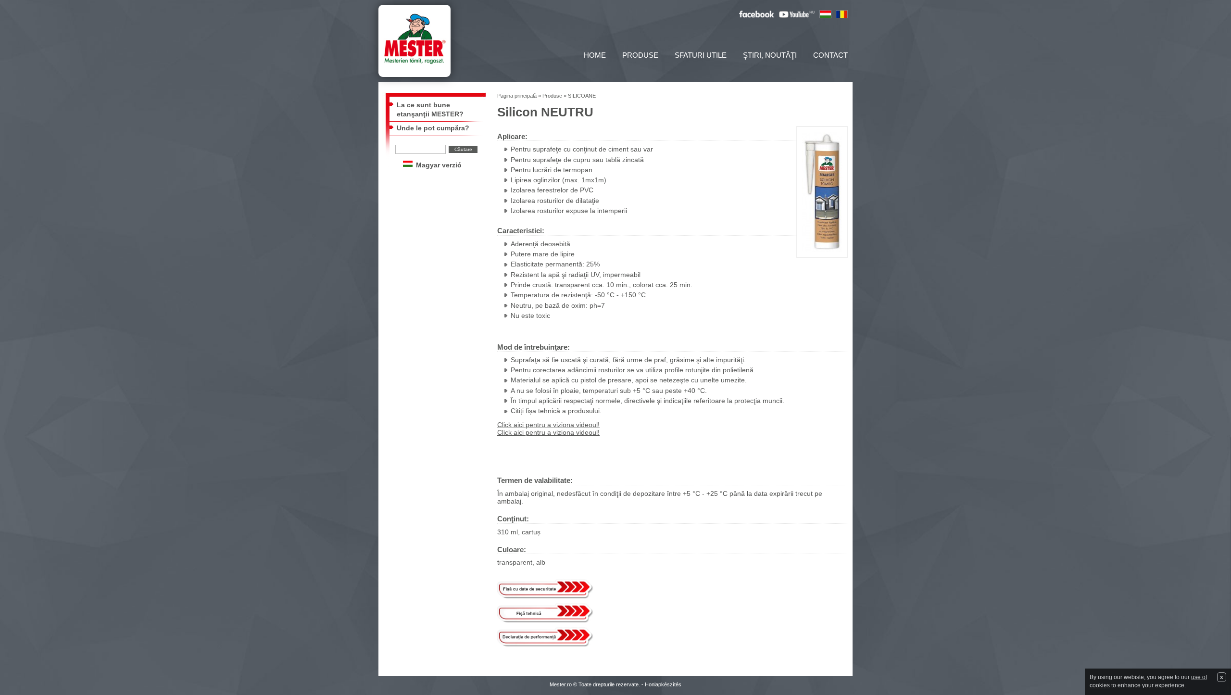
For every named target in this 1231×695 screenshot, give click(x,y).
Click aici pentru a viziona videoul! (548, 425)
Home (595, 55)
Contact (830, 55)
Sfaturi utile (701, 55)
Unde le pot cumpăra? (433, 128)
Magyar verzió (439, 165)
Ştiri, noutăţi (770, 55)
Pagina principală (517, 96)
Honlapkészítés (663, 684)
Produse (640, 55)
